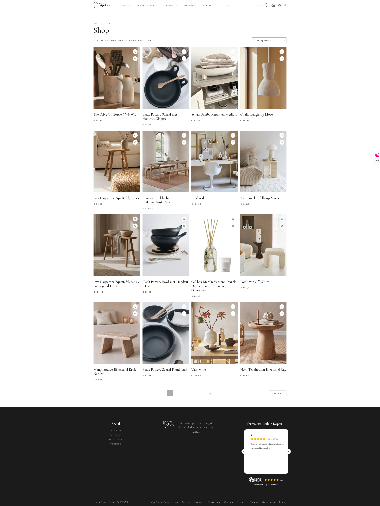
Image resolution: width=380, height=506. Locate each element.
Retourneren (214, 502)
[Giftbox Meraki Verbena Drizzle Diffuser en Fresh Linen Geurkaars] (214, 245)
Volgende (276, 393)
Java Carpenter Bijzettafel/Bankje (117, 198)
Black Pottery (146, 5)
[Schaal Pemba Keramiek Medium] (214, 78)
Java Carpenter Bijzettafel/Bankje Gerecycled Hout (117, 284)
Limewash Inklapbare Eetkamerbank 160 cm (157, 200)
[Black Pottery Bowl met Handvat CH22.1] (165, 245)
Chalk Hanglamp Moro (256, 114)
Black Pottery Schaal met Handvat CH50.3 (159, 116)
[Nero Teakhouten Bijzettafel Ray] (263, 333)
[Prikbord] (214, 161)
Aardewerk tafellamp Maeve (260, 198)
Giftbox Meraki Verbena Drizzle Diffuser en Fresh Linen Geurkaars (213, 286)
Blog (226, 5)
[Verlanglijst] (279, 5)
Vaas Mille (198, 369)
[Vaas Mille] (214, 333)
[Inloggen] (285, 5)
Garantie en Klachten (235, 502)
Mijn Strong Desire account (165, 502)
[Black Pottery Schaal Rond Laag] (165, 333)
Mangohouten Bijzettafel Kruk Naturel (115, 371)
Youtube (115, 444)
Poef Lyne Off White (254, 282)
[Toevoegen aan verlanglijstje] (135, 51)
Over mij (189, 5)
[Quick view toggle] (135, 58)
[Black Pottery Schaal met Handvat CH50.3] (165, 78)
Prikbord (197, 198)
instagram (115, 440)
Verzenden (199, 502)
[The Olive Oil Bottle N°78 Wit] (117, 78)
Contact (207, 5)
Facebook (116, 431)
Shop (124, 5)
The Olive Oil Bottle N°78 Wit (115, 114)
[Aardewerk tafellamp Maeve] (263, 161)
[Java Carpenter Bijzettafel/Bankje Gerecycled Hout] (117, 245)
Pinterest (116, 435)
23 (210, 393)
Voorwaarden (269, 502)
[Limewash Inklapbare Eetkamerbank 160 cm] (165, 161)
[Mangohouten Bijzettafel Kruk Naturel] (117, 333)
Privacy (282, 502)
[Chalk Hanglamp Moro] (263, 78)
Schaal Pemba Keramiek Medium (214, 114)
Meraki (170, 5)
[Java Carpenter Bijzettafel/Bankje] (117, 161)
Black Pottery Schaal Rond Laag (164, 369)
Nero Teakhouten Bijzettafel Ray (263, 369)
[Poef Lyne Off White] (263, 245)
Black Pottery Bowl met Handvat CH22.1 (165, 284)
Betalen (186, 502)
